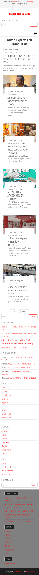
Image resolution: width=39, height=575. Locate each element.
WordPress (17, 571)
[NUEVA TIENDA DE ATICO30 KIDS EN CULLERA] (19, 178)
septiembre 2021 (7, 395)
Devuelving (14, 1)
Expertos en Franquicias (11, 50)
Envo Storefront (31, 571)
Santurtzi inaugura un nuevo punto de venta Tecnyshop (18, 149)
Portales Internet (6, 450)
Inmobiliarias (5, 442)
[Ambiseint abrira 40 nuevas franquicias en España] (19, 84)
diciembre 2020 (6, 414)
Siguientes (25, 311)
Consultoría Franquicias (29, 1)
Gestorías (4, 438)
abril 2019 (4, 421)
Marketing (4, 446)
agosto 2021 (5, 399)
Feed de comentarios (8, 471)
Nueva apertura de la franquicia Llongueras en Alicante (19, 290)
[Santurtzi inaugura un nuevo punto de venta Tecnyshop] (19, 132)
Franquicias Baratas (19, 14)
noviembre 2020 (6, 417)
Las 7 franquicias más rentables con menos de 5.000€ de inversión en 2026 (19, 59)
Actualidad (5, 431)
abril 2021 (4, 406)
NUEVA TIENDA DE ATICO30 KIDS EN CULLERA (16, 195)
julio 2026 (4, 391)
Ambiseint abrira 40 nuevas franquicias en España (17, 101)
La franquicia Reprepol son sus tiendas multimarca (18, 241)
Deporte (4, 435)
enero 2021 (5, 410)
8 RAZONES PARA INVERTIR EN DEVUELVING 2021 (22, 364)
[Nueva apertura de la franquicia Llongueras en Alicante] (19, 273)
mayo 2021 (5, 402)
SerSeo (20, 1)
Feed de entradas (7, 467)
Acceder (4, 463)
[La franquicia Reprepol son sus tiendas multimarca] (19, 224)
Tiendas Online (6, 453)
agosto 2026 (5, 387)
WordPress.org (6, 474)
